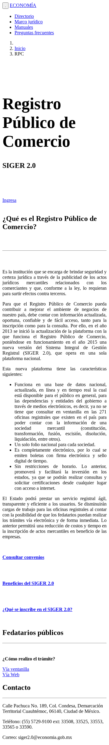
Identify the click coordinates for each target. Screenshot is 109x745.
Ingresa (9, 200)
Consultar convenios (23, 557)
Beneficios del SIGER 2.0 (28, 583)
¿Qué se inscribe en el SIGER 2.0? (37, 609)
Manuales (24, 27)
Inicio (20, 48)
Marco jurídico (29, 21)
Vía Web (10, 674)
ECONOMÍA (23, 5)
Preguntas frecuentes (34, 32)
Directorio (24, 16)
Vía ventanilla (15, 669)
